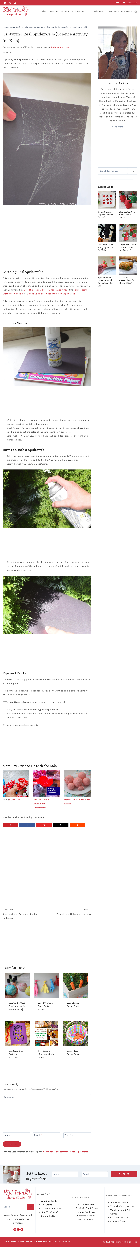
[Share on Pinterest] (10, 825)
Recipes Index (131, 3)
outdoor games (118, 1221)
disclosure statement (60, 47)
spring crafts (48, 1216)
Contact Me (64, 1242)
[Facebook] (5, 3)
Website (69, 1135)
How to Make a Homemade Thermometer (41, 803)
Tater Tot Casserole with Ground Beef (126, 280)
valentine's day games (122, 1206)
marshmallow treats (86, 1204)
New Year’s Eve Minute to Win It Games (46, 1054)
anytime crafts (49, 1201)
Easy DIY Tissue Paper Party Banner (46, 1006)
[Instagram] (10, 3)
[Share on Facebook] (27, 825)
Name (7, 1135)
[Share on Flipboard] (44, 825)
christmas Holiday (85, 1215)
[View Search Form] (136, 11)
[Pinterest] (15, 3)
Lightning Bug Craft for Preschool (16, 1054)
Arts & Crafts (16, 27)
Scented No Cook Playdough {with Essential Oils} (17, 1006)
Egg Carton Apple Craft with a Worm (127, 214)
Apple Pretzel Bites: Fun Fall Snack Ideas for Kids (105, 281)
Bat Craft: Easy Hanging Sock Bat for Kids (107, 247)
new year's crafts (50, 1212)
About (44, 11)
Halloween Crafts (31, 27)
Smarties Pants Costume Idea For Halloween (20, 913)
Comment (9, 1097)
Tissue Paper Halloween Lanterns (74, 911)
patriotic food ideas (87, 1208)
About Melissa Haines (14, 1242)
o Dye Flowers (16, 799)
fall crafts (46, 1204)
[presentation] (17, 985)
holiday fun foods (85, 1212)
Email (38, 1135)
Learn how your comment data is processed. (66, 1151)
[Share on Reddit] (77, 825)
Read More (117, 126)
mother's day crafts (51, 1208)
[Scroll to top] (135, 1238)
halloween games (119, 1202)
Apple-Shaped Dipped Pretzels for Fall (105, 214)
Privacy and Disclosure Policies (41, 1242)
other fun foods (84, 1219)
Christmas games (119, 1217)
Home (5, 27)
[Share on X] (60, 825)
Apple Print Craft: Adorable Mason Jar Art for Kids (127, 247)
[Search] (133, 171)
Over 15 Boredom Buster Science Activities (46, 290)
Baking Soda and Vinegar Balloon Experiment (51, 293)
